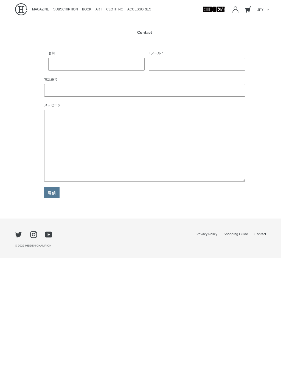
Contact (260, 234)
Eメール (156, 53)
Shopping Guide (236, 234)
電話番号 (50, 79)
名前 (51, 53)
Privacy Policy (206, 234)
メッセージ (52, 105)
